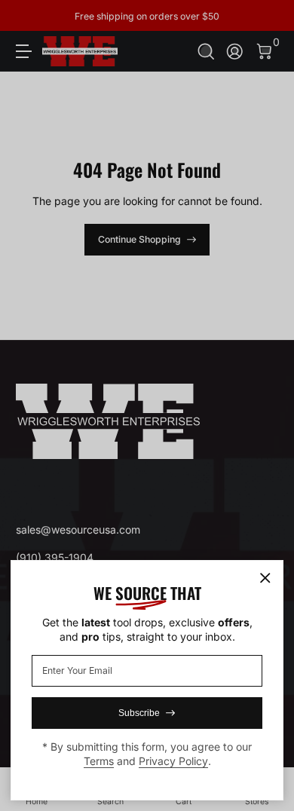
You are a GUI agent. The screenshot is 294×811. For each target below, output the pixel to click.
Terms (99, 760)
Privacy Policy (173, 760)
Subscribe (139, 713)
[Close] (265, 578)
